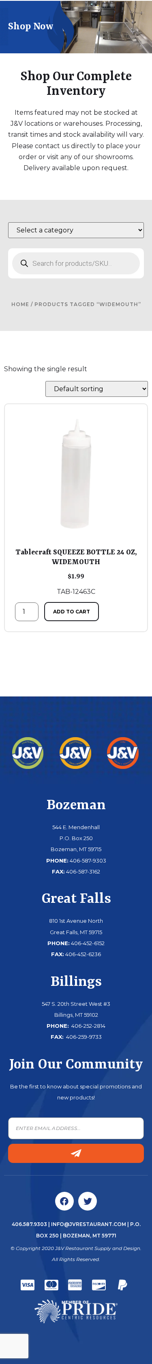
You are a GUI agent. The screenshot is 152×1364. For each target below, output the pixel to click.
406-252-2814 (87, 1025)
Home (20, 304)
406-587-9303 (88, 860)
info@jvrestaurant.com (88, 1224)
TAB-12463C (76, 572)
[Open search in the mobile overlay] (76, 263)
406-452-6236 (83, 954)
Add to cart (71, 612)
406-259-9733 (83, 1036)
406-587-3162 (83, 871)
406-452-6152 (88, 943)
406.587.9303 (29, 1224)
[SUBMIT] (76, 1153)
